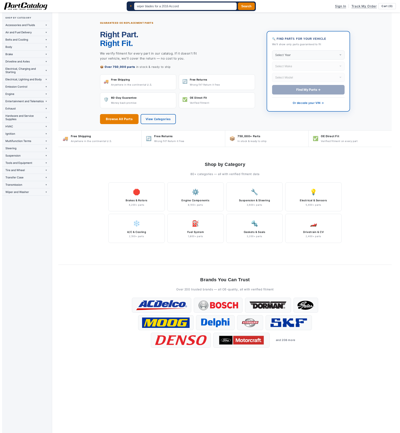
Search (246, 6)
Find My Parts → (308, 90)
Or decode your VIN (308, 103)
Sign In (340, 6)
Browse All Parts (119, 119)
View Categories (158, 119)
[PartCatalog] (25, 6)
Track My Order (364, 6)
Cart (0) (387, 6)
